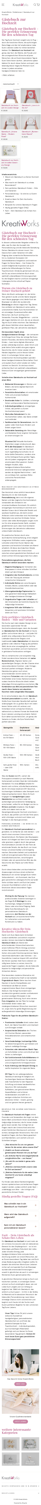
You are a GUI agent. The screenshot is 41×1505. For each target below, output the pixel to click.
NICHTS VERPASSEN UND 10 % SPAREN (19, 1486)
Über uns (20, 1384)
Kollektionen (17, 12)
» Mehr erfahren (8, 75)
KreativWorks (6, 12)
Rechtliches (8, 1493)
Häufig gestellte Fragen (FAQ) (17, 208)
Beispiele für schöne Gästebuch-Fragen (21, 205)
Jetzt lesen (20, 1421)
